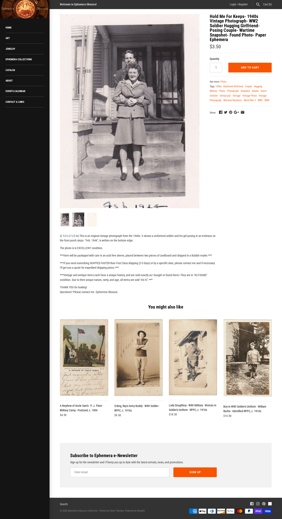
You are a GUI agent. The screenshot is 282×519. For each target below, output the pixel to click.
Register (243, 4)
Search (64, 504)
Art (8, 38)
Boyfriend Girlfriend (233, 86)
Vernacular (225, 95)
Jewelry (10, 48)
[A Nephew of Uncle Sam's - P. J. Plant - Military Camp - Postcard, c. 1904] (84, 357)
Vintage (237, 95)
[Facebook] (252, 504)
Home (9, 27)
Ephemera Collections (19, 59)
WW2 (260, 100)
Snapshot (245, 91)
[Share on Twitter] (225, 112)
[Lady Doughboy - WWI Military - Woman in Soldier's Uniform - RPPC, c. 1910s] (193, 357)
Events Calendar (15, 91)
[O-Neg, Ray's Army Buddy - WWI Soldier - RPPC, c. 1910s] (138, 357)
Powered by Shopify (135, 510)
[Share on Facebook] (220, 112)
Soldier (255, 91)
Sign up (195, 472)
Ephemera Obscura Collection (83, 510)
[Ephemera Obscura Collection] (25, 9)
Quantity (214, 58)
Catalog (10, 70)
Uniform (214, 95)
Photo (223, 81)
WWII (266, 100)
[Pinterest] (263, 504)
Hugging (258, 86)
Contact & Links (15, 101)
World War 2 (250, 100)
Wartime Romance (232, 100)
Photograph (233, 91)
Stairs (264, 91)
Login (233, 4)
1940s (219, 86)
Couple (248, 86)
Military (213, 91)
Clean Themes (116, 510)
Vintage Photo (249, 95)
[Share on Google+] (236, 112)
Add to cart (250, 67)
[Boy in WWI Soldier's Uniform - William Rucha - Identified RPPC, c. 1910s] (247, 358)
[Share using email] (243, 112)
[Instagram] (257, 504)
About (9, 80)
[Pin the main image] (230, 112)
